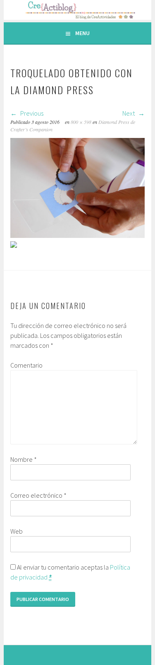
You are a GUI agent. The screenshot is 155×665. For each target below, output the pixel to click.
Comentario (26, 365)
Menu (82, 33)
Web (16, 531)
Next (129, 113)
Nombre (23, 459)
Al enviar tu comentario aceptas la (70, 572)
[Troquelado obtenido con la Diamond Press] (77, 235)
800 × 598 (81, 122)
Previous (31, 113)
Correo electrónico (38, 495)
